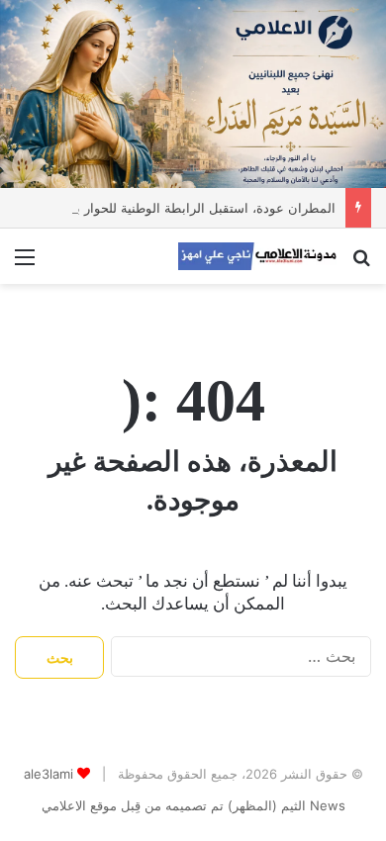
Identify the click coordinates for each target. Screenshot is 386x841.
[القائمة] (25, 263)
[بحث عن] (361, 263)
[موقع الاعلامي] (257, 256)
